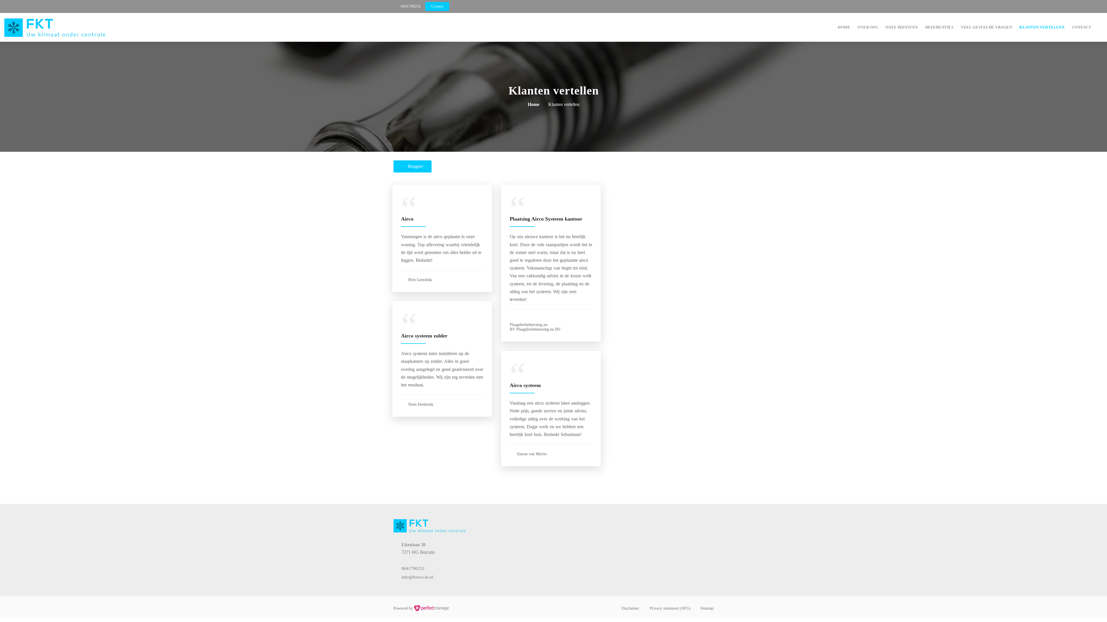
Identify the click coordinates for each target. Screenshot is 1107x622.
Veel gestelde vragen (986, 27)
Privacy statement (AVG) (670, 608)
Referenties (939, 27)
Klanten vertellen (1042, 27)
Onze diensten (901, 27)
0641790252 (411, 6)
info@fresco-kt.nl (417, 577)
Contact (1081, 27)
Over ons (868, 27)
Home (844, 27)
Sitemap (706, 608)
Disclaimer (630, 608)
